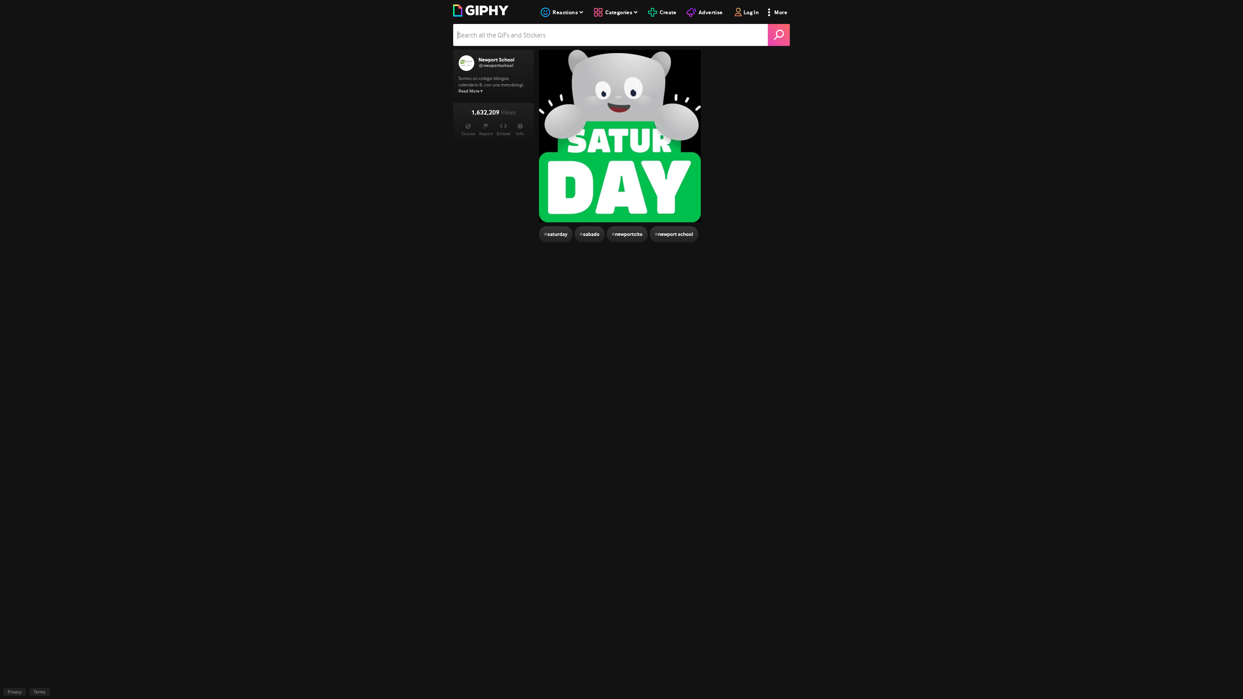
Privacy (14, 691)
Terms (39, 691)
